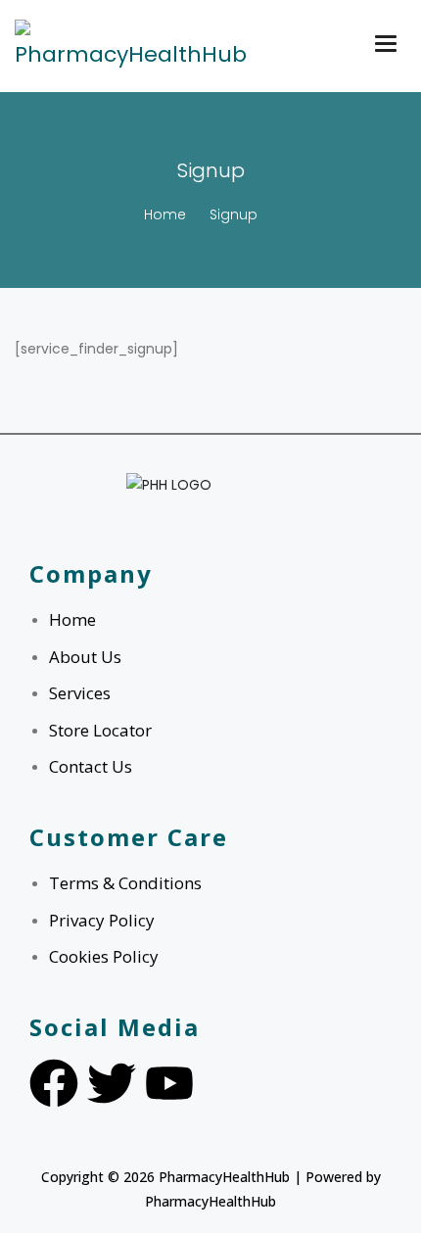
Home (165, 214)
